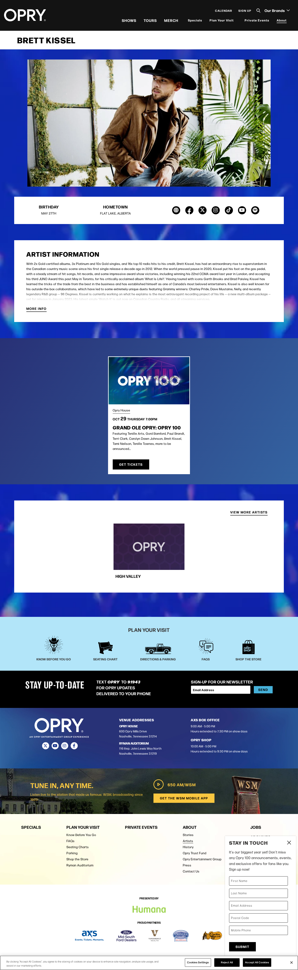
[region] (149, 963)
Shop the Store (77, 859)
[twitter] (202, 210)
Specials (195, 20)
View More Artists (249, 512)
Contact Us (191, 871)
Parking (72, 853)
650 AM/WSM (182, 784)
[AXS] (89, 935)
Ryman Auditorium (79, 865)
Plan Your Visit (222, 20)
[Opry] (25, 15)
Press (187, 865)
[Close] (291, 962)
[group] (149, 553)
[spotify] (255, 210)
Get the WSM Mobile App (184, 798)
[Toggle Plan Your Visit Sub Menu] (236, 20)
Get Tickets (131, 464)
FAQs (70, 841)
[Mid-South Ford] (126, 935)
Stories (188, 835)
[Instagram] (64, 746)
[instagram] (216, 210)
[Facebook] (74, 746)
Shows (129, 20)
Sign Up (244, 10)
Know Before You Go (81, 835)
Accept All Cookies (257, 962)
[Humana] (149, 909)
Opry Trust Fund (194, 853)
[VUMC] (155, 935)
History (188, 847)
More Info (36, 309)
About (282, 20)
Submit (242, 946)
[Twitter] (45, 746)
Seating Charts (77, 847)
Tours (150, 20)
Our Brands (275, 10)
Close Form (289, 843)
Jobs (255, 827)
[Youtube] (55, 746)
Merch (171, 20)
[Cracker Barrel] (212, 935)
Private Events (257, 20)
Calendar (223, 10)
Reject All (227, 962)
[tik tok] (229, 210)
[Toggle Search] (258, 10)
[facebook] (189, 210)
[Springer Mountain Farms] (181, 935)
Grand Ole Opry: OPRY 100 (147, 427)
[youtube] (242, 210)
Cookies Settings (198, 962)
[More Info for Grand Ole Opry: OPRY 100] (149, 380)
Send (263, 689)
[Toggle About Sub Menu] (289, 20)
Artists (188, 841)
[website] (176, 210)
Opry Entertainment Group (202, 859)
